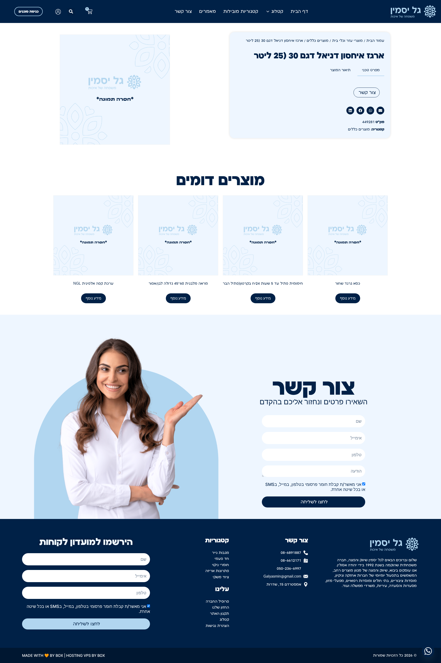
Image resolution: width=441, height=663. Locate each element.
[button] (71, 11)
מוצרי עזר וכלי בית (347, 40)
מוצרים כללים (317, 40)
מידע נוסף (348, 298)
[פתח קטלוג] (268, 11)
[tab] (370, 70)
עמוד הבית (375, 40)
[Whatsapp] (428, 651)
